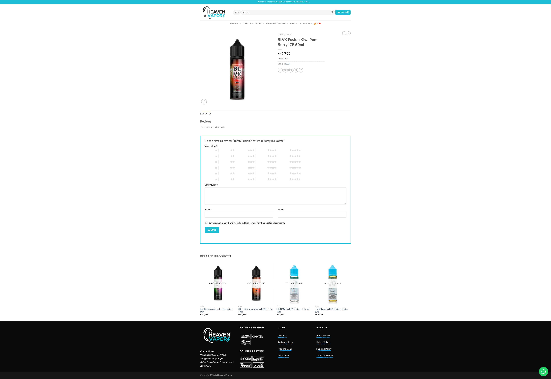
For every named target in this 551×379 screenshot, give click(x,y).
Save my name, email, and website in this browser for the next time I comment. (247, 223)
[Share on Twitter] (285, 70)
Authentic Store (285, 342)
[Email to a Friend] (290, 70)
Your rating (211, 146)
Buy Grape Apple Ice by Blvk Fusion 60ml (216, 310)
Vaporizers (234, 23)
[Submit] (332, 12)
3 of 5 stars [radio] (242, 150)
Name (208, 209)
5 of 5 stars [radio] (283, 150)
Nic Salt (258, 23)
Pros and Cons (285, 348)
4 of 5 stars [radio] (261, 150)
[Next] (350, 291)
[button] (543, 371)
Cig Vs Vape (283, 355)
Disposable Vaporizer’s (276, 23)
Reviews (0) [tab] (205, 114)
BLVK (288, 35)
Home (280, 35)
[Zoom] (204, 102)
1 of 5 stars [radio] (209, 150)
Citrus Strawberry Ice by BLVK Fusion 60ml (255, 310)
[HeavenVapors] (214, 12)
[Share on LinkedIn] (301, 70)
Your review (211, 185)
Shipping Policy (323, 348)
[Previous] (200, 291)
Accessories (304, 23)
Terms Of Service (324, 355)
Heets (293, 23)
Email (281, 209)
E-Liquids (248, 23)
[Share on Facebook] (280, 70)
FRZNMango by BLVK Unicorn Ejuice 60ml (331, 310)
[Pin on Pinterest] (295, 70)
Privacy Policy (323, 335)
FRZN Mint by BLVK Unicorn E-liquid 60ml (293, 310)
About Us (282, 335)
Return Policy (323, 342)
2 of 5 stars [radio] (224, 150)
